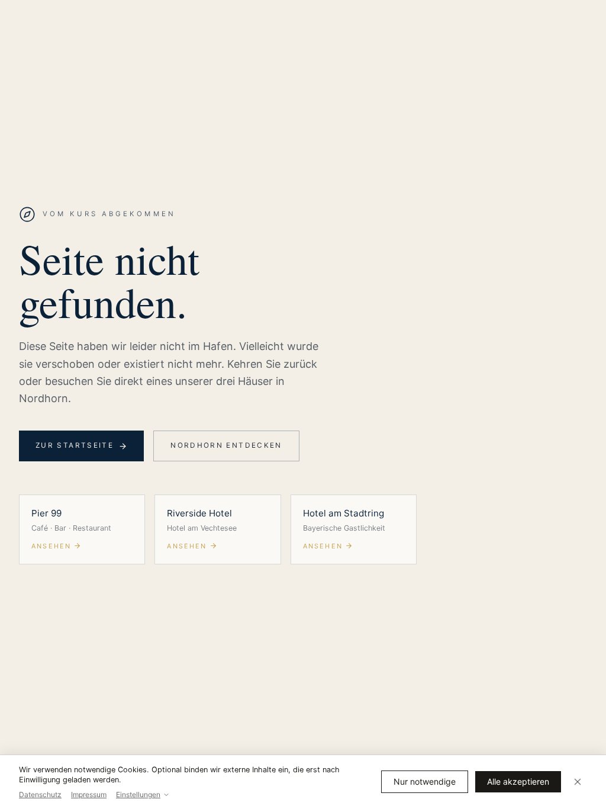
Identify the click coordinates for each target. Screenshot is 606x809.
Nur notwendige (425, 781)
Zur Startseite (75, 445)
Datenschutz (40, 794)
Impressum (89, 794)
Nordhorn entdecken (226, 445)
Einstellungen (138, 794)
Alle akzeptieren (518, 781)
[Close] (577, 781)
